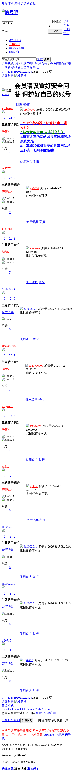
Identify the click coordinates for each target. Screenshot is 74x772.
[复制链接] (23, 104)
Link (23, 709)
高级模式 (8, 705)
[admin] (3, 90)
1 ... (4, 71)
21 (21, 71)
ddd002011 (8, 526)
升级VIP (14, 44)
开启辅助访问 (11, 3)
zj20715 (6, 640)
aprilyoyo (7, 108)
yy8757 (6, 168)
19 (15, 71)
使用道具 (26, 161)
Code (38, 709)
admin (5, 94)
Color (7, 709)
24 (30, 71)
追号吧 (6, 63)
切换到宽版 (28, 3)
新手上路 (8, 312)
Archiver (49, 734)
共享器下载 (16, 48)
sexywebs (7, 406)
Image (15, 709)
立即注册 (50, 713)
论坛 (15, 40)
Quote (30, 709)
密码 (5, 31)
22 (24, 71)
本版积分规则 (11, 720)
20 (18, 71)
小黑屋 (59, 734)
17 (9, 71)
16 (10, 238)
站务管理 (27, 63)
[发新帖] (20, 75)
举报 (36, 161)
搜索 (40, 59)
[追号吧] (10, 12)
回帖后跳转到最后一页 (53, 720)
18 (12, 71)
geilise (5, 466)
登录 (39, 713)
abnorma (7, 228)
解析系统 (15, 52)
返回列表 (8, 75)
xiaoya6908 (9, 346)
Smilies (46, 709)
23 (27, 71)
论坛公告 (41, 63)
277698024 (8, 289)
